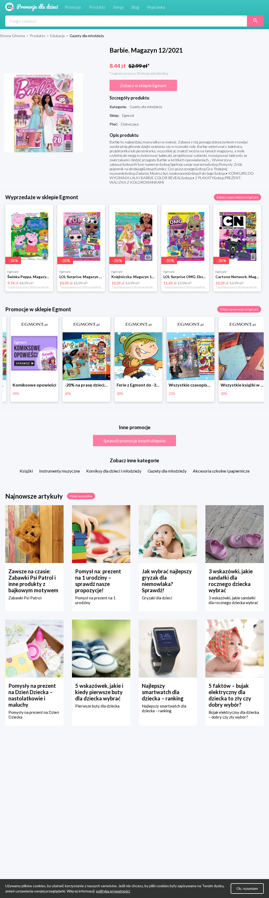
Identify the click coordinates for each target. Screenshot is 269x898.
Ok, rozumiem (247, 888)
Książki (26, 470)
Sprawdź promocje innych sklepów (134, 440)
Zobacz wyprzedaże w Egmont (237, 197)
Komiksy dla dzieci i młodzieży (113, 470)
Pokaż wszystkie (81, 496)
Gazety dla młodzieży (167, 470)
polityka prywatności (113, 891)
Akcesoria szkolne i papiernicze (221, 470)
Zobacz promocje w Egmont (239, 309)
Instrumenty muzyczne (59, 470)
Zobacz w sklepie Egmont (143, 85)
